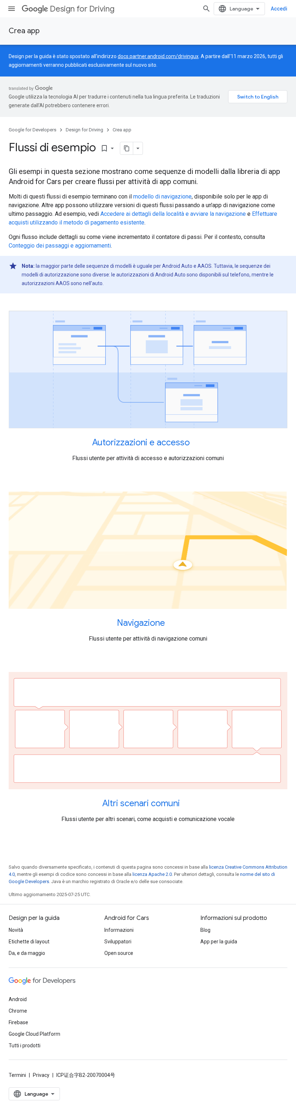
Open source (118, 953)
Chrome (18, 1011)
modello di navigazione (162, 196)
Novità (16, 930)
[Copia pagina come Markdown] (126, 148)
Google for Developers (32, 129)
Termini (17, 1075)
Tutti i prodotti (24, 1045)
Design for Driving (82, 9)
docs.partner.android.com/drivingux (158, 56)
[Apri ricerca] (206, 8)
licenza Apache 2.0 (152, 874)
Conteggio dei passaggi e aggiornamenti (60, 245)
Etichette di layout (29, 941)
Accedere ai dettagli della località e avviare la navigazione (173, 213)
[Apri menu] (11, 8)
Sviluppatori (117, 941)
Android (18, 999)
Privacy (41, 1075)
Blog (205, 930)
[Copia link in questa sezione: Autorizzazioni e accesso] (197, 443)
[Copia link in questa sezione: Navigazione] (172, 623)
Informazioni (119, 930)
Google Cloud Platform (34, 1034)
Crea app (24, 30)
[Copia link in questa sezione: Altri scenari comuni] (187, 804)
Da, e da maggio (27, 953)
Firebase (18, 1022)
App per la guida (218, 941)
